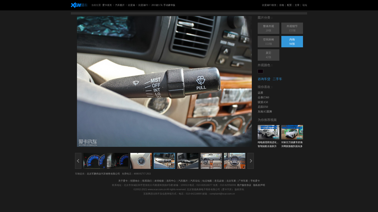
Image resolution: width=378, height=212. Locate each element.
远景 (260, 92)
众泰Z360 (263, 97)
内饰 (292, 41)
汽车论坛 (195, 180)
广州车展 (243, 180)
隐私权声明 (259, 185)
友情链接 (159, 180)
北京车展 (231, 180)
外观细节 (292, 28)
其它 (268, 55)
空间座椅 (268, 41)
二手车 (277, 79)
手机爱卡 (255, 180)
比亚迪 (131, 5)
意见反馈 (219, 180)
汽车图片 (120, 5)
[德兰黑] (260, 71)
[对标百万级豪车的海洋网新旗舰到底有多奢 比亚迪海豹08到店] (292, 132)
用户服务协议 (244, 185)
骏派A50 (263, 102)
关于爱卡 (123, 180)
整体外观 (268, 28)
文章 (297, 5)
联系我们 (147, 180)
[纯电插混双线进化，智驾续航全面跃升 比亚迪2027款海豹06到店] (268, 132)
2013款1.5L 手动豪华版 (163, 5)
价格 (281, 5)
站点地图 (207, 180)
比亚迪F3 (143, 5)
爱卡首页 (107, 5)
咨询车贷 (264, 79)
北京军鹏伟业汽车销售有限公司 (103, 173)
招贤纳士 (135, 180)
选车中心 (171, 180)
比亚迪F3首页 (269, 5)
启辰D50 (263, 106)
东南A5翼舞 (265, 111)
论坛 (304, 5)
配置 (289, 5)
